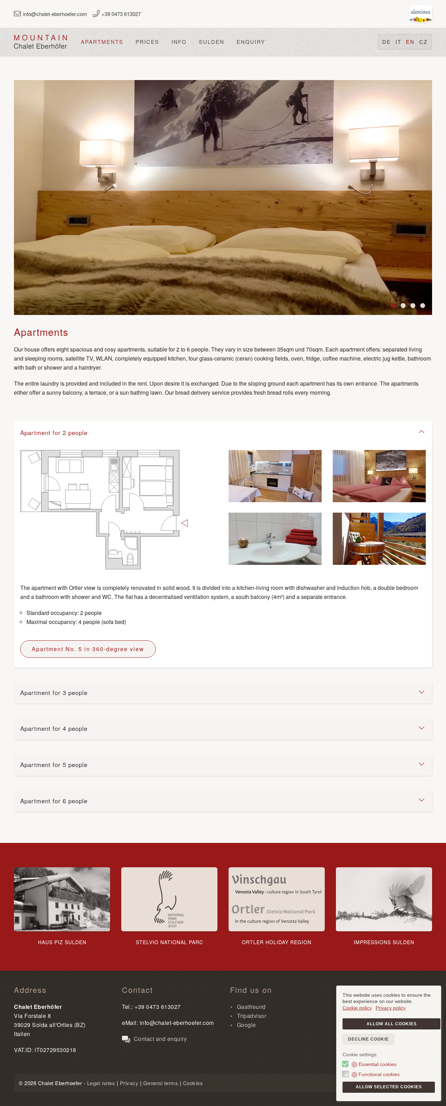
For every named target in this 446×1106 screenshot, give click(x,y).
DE (386, 41)
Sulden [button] (211, 41)
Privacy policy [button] (391, 1008)
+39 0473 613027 (121, 13)
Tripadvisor (250, 1016)
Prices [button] (147, 41)
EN (410, 41)
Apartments (102, 41)
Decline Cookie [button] (368, 1039)
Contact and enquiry (159, 1039)
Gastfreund (250, 1007)
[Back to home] (40, 42)
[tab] (393, 305)
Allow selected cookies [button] (389, 1086)
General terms (160, 1083)
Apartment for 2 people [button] (53, 432)
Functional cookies (379, 1074)
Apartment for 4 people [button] (53, 728)
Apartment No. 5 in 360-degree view (88, 649)
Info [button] (179, 41)
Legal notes (101, 1083)
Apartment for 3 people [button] (53, 692)
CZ (423, 41)
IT (398, 41)
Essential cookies (378, 1064)
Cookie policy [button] (357, 1008)
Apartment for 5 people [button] (53, 764)
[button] (269, 476)
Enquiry (251, 41)
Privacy (129, 1083)
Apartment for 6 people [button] (53, 800)
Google (245, 1025)
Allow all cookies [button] (392, 1023)
